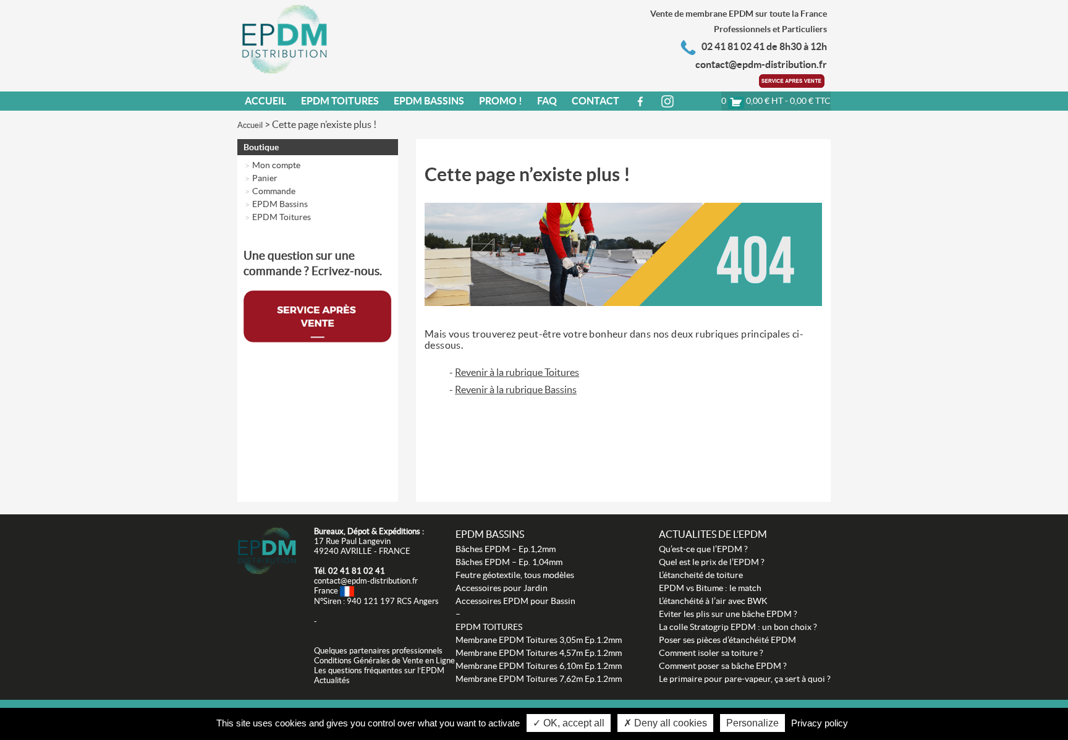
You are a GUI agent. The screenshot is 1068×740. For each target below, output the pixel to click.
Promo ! (500, 100)
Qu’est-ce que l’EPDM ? (703, 549)
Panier (265, 178)
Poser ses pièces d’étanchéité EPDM (727, 640)
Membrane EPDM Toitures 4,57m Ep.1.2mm (539, 653)
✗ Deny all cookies (665, 723)
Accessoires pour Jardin (502, 588)
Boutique (261, 147)
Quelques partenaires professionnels (378, 650)
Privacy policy (819, 723)
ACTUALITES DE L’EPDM (713, 534)
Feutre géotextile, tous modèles (515, 575)
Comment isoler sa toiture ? (711, 653)
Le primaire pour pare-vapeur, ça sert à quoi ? (745, 679)
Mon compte (276, 165)
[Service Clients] (793, 79)
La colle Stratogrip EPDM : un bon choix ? (738, 627)
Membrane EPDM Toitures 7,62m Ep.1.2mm (539, 679)
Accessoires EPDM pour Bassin (515, 601)
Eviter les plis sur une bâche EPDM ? (728, 614)
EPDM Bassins (429, 100)
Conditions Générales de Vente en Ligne (384, 660)
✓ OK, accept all (568, 723)
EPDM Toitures (340, 100)
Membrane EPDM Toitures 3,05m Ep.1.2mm (539, 640)
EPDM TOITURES (489, 627)
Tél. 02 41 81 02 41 (349, 571)
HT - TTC (776, 101)
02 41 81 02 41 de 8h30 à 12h (764, 46)
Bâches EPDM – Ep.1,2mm (506, 549)
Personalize (752, 723)
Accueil (265, 100)
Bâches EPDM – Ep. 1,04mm (509, 562)
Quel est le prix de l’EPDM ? (712, 562)
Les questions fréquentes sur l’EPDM (379, 670)
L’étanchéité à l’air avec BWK (713, 601)
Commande (273, 191)
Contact (595, 100)
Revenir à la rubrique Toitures (517, 372)
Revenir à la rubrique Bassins (516, 389)
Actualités (332, 680)
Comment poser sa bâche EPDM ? (723, 666)
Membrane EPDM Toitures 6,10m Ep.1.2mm (539, 666)
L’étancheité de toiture (701, 575)
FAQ (547, 100)
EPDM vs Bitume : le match (710, 588)
